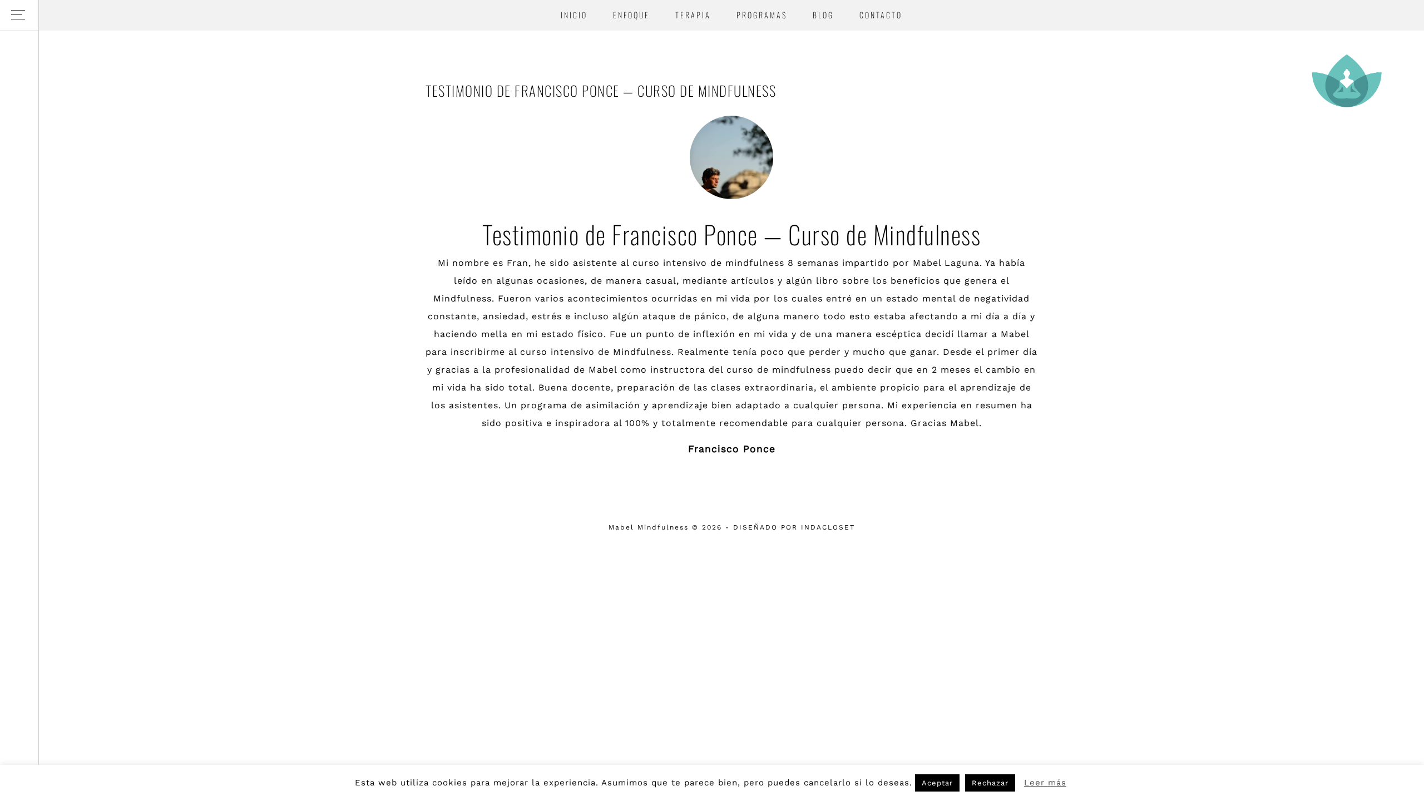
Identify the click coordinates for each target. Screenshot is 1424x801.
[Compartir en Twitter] (732, 477)
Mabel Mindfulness (1346, 80)
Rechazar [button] (990, 783)
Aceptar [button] (937, 783)
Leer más (1045, 783)
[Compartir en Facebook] (717, 477)
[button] (19, 15)
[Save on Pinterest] (746, 477)
